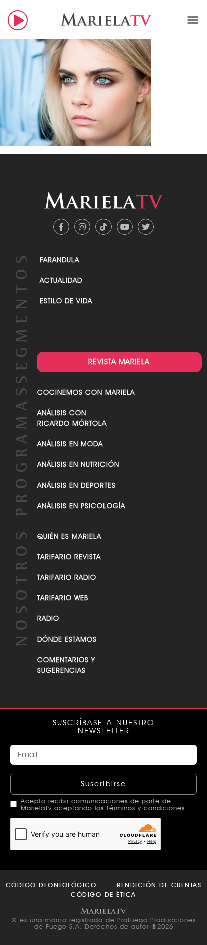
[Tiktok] (103, 227)
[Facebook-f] (61, 227)
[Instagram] (82, 227)
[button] (193, 20)
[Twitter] (146, 227)
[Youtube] (125, 227)
